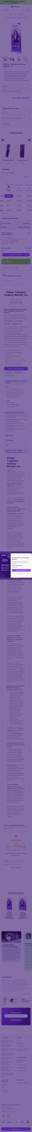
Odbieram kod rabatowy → (21, 570)
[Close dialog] (31, 554)
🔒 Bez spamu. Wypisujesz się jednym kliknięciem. (21, 573)
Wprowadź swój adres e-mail (17, 565)
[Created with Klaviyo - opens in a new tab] (16, 578)
